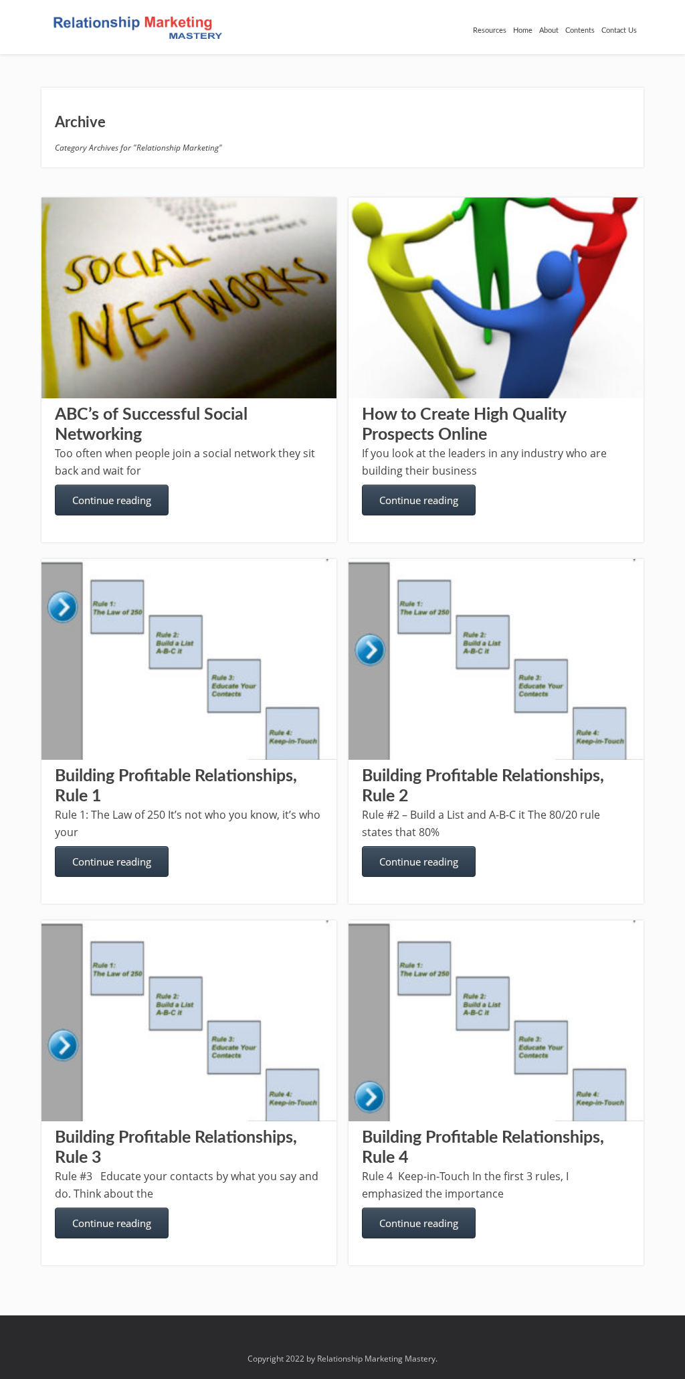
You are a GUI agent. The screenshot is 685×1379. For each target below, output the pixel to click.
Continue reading (111, 500)
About (549, 30)
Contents (580, 30)
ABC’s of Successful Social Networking (151, 424)
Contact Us (619, 30)
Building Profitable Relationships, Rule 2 (483, 786)
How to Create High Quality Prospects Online (464, 424)
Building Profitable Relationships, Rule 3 (176, 1147)
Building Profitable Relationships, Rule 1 (176, 786)
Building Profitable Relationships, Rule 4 (483, 1147)
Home (522, 30)
